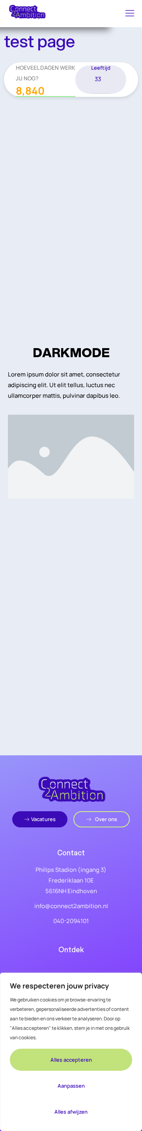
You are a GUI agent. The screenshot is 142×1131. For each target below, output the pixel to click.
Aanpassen (71, 1085)
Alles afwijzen (71, 1111)
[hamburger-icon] (130, 13)
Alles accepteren (71, 1059)
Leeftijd (100, 67)
